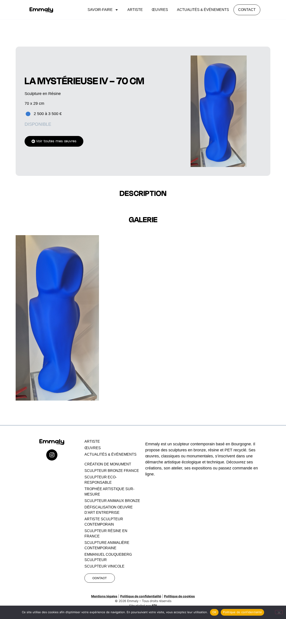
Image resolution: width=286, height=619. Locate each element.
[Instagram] (51, 455)
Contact (247, 10)
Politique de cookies (179, 596)
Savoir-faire (100, 10)
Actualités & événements (203, 10)
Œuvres (160, 10)
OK (214, 612)
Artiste (135, 10)
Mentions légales (104, 596)
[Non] (279, 612)
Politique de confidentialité (140, 596)
